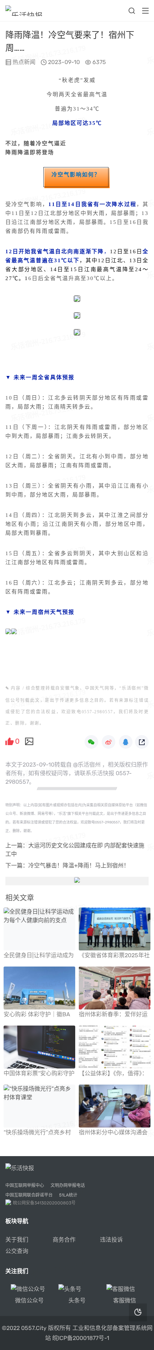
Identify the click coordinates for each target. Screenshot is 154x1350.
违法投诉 (111, 1239)
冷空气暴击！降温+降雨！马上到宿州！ (78, 865)
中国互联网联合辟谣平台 (29, 1195)
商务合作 (64, 1239)
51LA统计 (68, 1195)
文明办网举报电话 (67, 1185)
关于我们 (16, 1239)
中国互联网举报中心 (24, 1185)
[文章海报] (29, 741)
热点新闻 (24, 62)
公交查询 (16, 1251)
